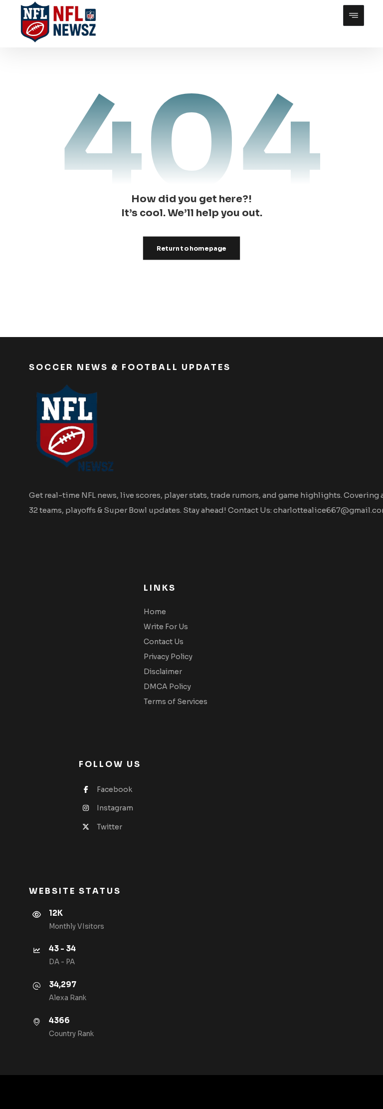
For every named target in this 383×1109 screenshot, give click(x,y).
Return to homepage (191, 248)
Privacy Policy (168, 656)
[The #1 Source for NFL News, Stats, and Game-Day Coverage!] (56, 22)
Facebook (114, 789)
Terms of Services (175, 701)
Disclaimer (163, 671)
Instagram (115, 807)
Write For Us (166, 626)
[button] (353, 15)
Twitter (109, 826)
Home (155, 611)
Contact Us (164, 641)
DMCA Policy (167, 686)
